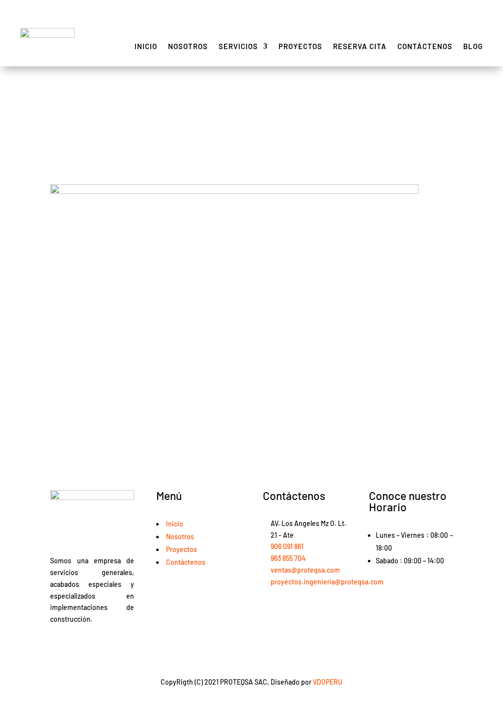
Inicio (146, 46)
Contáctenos (424, 46)
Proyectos (300, 46)
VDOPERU (327, 682)
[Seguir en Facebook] (58, 644)
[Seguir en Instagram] (77, 644)
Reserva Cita (360, 46)
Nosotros (188, 46)
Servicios (238, 46)
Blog (473, 46)
